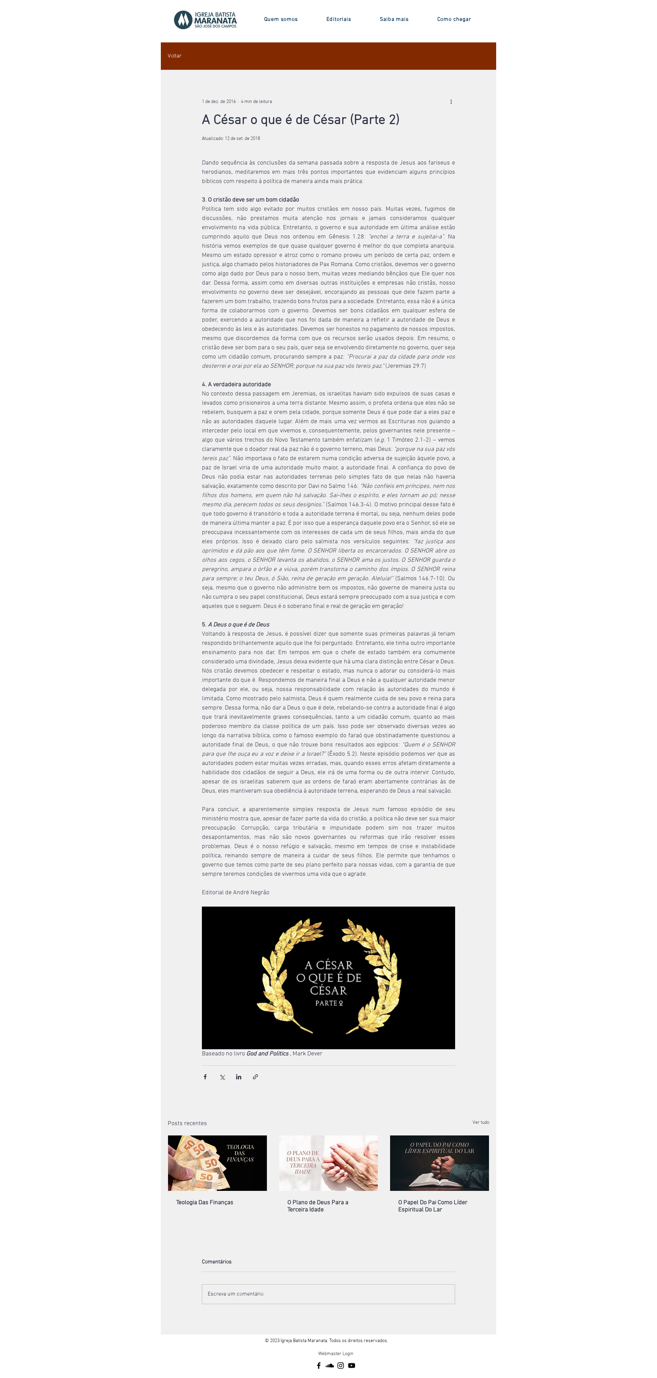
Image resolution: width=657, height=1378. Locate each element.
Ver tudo (481, 1123)
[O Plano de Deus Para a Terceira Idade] (328, 1163)
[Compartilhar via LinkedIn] (238, 1077)
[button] (281, 19)
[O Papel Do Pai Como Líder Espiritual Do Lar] (439, 1163)
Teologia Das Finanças (204, 1202)
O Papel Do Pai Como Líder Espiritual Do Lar (432, 1206)
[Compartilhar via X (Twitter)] (222, 1077)
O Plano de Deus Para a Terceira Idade (317, 1206)
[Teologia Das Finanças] (217, 1163)
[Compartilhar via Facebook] (205, 1077)
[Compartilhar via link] (255, 1077)
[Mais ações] (451, 102)
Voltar (174, 56)
